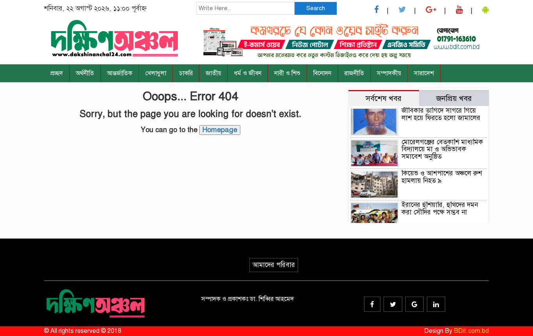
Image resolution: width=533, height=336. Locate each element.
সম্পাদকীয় (389, 73)
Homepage (220, 130)
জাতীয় (213, 73)
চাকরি (186, 73)
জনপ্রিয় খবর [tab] (454, 98)
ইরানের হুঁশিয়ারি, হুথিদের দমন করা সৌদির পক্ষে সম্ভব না (440, 208)
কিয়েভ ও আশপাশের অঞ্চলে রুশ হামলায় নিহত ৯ (442, 177)
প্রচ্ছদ (56, 73)
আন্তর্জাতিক (119, 73)
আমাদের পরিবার (273, 265)
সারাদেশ (424, 73)
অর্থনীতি (85, 73)
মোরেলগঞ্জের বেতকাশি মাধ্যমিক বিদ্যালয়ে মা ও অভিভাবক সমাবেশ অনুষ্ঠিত (442, 149)
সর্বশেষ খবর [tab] (384, 98)
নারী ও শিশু (287, 73)
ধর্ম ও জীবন (247, 73)
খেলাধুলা (155, 73)
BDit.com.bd (471, 331)
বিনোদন (322, 73)
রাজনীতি (354, 73)
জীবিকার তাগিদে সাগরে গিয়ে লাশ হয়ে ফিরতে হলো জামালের (441, 114)
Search (315, 8)
